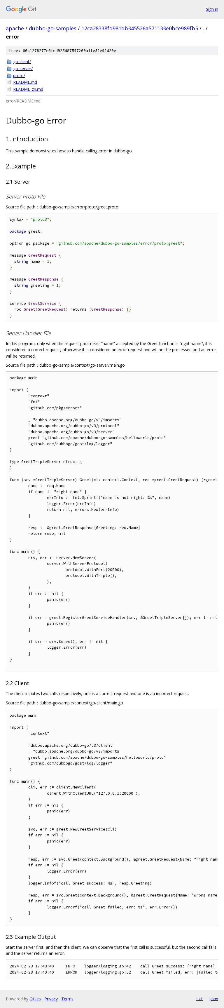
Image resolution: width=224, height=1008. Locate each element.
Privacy (51, 999)
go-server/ (23, 68)
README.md (25, 82)
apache (15, 28)
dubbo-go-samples (52, 28)
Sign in (212, 9)
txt (199, 998)
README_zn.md (28, 89)
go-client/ (22, 61)
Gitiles (35, 999)
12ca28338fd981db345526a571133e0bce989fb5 (139, 28)
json (213, 998)
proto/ (19, 75)
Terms (67, 999)
